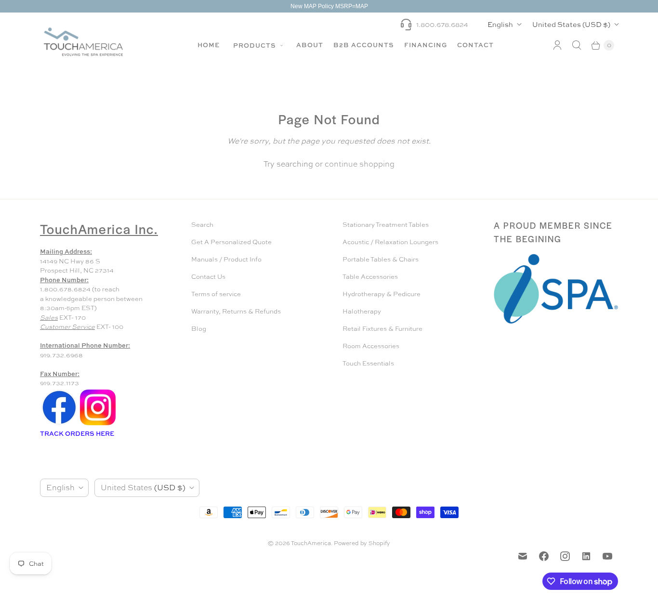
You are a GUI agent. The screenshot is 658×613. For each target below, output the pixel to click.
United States (571, 24)
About (309, 44)
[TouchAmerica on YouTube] (607, 556)
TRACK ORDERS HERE (78, 433)
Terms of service (216, 294)
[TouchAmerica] (83, 42)
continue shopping (360, 164)
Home (208, 44)
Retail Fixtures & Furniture (382, 329)
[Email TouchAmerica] (522, 556)
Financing (425, 44)
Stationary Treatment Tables (385, 225)
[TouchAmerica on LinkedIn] (586, 556)
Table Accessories (370, 277)
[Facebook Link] (59, 424)
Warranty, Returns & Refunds (236, 311)
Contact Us (208, 277)
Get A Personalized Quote (231, 242)
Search (202, 225)
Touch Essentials (368, 363)
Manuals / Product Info (226, 259)
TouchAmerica (311, 543)
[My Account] (557, 45)
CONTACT (475, 44)
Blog (198, 329)
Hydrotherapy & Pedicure (381, 294)
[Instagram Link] (98, 424)
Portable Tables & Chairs (380, 259)
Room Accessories (370, 346)
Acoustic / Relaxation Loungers (390, 242)
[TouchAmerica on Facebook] (543, 556)
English (500, 24)
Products (255, 45)
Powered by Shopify (362, 543)
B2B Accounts (363, 44)
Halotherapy (361, 311)
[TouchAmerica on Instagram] (565, 556)
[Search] (576, 45)
